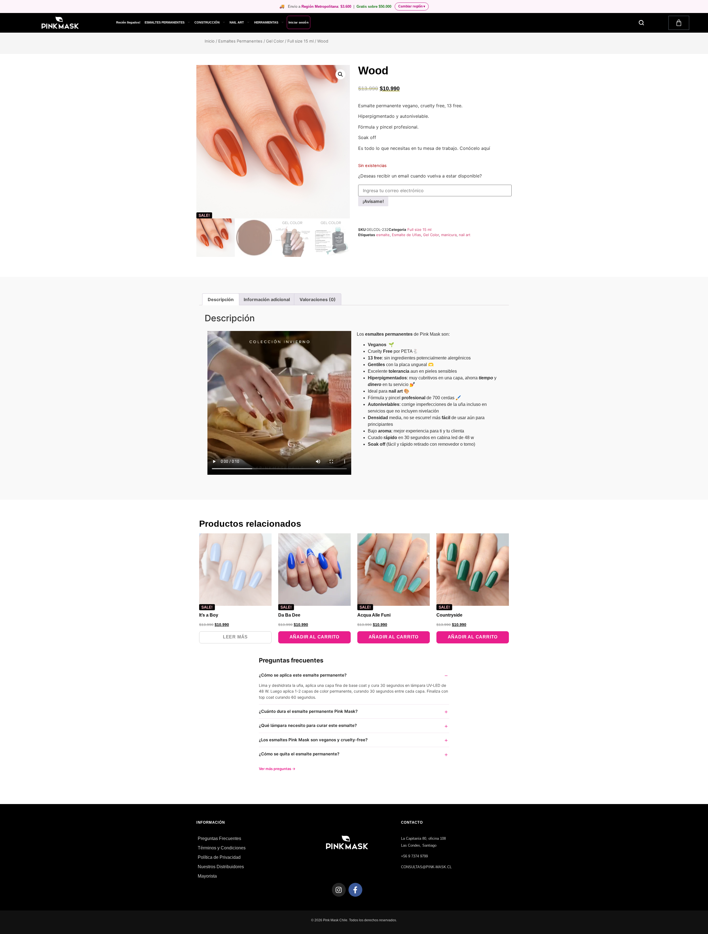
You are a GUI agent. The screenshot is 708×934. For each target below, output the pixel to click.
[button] (641, 23)
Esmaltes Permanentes (240, 41)
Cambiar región (411, 6)
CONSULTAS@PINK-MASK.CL (426, 867)
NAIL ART (237, 22)
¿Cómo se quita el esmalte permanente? (299, 753)
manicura (449, 235)
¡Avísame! (373, 201)
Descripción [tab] (221, 299)
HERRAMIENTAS (266, 22)
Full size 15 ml (300, 41)
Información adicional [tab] (267, 299)
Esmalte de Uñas (406, 235)
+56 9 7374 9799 (414, 856)
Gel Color (275, 41)
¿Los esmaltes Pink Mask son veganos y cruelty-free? (313, 739)
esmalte (383, 235)
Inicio (210, 41)
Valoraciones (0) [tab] (318, 299)
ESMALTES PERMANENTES (164, 22)
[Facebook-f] (355, 890)
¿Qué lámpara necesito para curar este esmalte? (308, 725)
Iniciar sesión (298, 22)
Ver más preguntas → (277, 768)
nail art (464, 235)
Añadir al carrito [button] (315, 637)
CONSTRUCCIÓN (207, 22)
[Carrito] (678, 23)
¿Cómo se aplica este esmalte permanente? (303, 675)
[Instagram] (339, 890)
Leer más (235, 637)
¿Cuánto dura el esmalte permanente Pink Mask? (308, 711)
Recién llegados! (128, 22)
